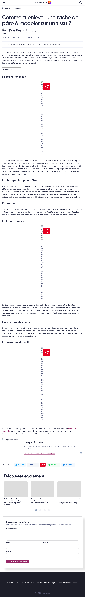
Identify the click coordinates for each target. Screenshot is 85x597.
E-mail (46, 542)
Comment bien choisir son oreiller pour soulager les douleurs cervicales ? (41, 501)
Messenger (69, 465)
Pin (48, 86)
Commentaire (12, 529)
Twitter (21, 465)
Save (43, 465)
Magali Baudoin (16, 30)
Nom (8, 542)
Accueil (8, 9)
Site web (9, 551)
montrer (16, 70)
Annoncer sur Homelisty (25, 583)
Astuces (18, 9)
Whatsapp (54, 465)
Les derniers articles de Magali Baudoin (39, 453)
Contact (39, 583)
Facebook (33, 465)
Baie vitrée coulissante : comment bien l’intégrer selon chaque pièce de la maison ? (14, 502)
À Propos (10, 583)
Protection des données (69, 583)
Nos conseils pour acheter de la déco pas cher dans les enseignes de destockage (69, 501)
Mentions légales (50, 583)
